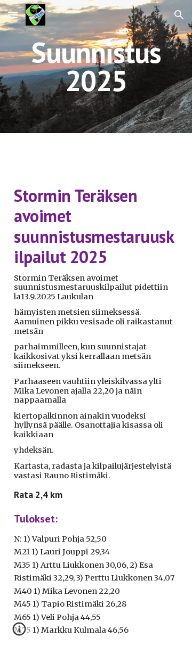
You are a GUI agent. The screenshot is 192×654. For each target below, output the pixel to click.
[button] (13, 14)
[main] (96, 67)
